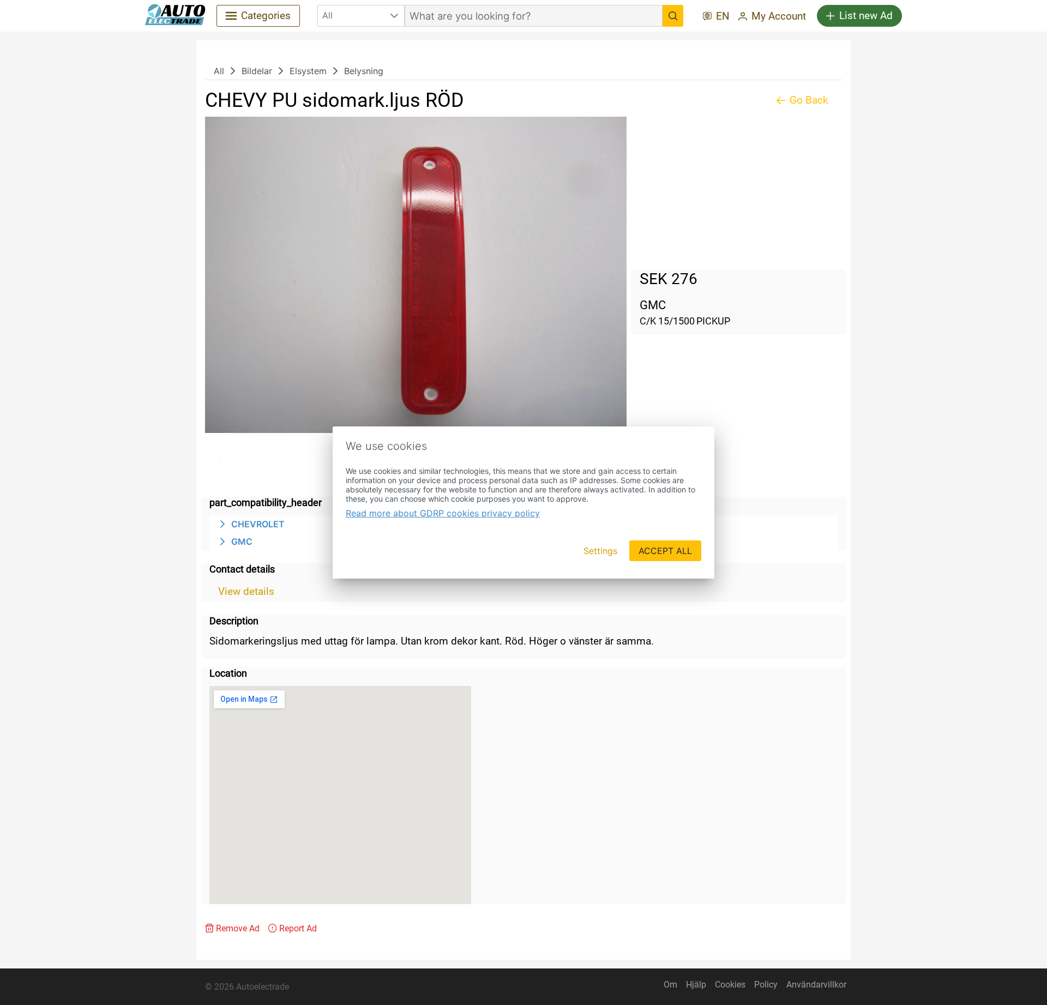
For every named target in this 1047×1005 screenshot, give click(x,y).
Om (670, 984)
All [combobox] (327, 15)
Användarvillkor (816, 984)
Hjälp (696, 984)
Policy (766, 984)
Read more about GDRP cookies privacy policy (443, 513)
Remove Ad (238, 928)
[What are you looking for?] (673, 16)
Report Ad (298, 928)
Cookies (730, 984)
